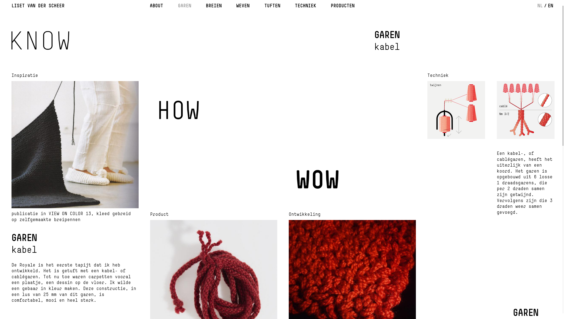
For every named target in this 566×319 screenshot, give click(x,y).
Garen (184, 6)
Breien (214, 6)
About (156, 6)
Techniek (305, 6)
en (550, 6)
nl (540, 6)
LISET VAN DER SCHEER (38, 6)
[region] (283, 159)
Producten (343, 6)
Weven (243, 6)
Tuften (272, 6)
